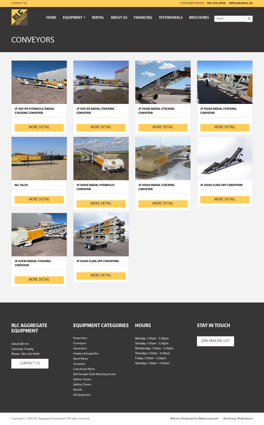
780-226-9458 (216, 3)
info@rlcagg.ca (241, 3)
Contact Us (19, 3)
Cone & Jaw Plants (84, 369)
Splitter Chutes (82, 379)
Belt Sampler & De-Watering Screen (94, 374)
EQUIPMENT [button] (72, 18)
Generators (80, 348)
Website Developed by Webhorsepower (194, 418)
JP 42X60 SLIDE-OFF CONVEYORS (98, 261)
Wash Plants (80, 358)
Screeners (79, 364)
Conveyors (79, 343)
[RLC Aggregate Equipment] (19, 17)
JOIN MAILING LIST (215, 341)
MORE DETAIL (39, 127)
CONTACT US (30, 363)
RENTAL (98, 18)
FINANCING (143, 18)
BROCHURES (199, 18)
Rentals (77, 389)
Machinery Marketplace (238, 418)
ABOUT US (119, 18)
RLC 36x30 (21, 185)
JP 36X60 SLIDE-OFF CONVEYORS (221, 185)
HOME (51, 18)
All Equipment (82, 395)
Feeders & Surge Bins (86, 353)
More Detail (39, 82)
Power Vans (80, 338)
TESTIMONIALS (171, 18)
